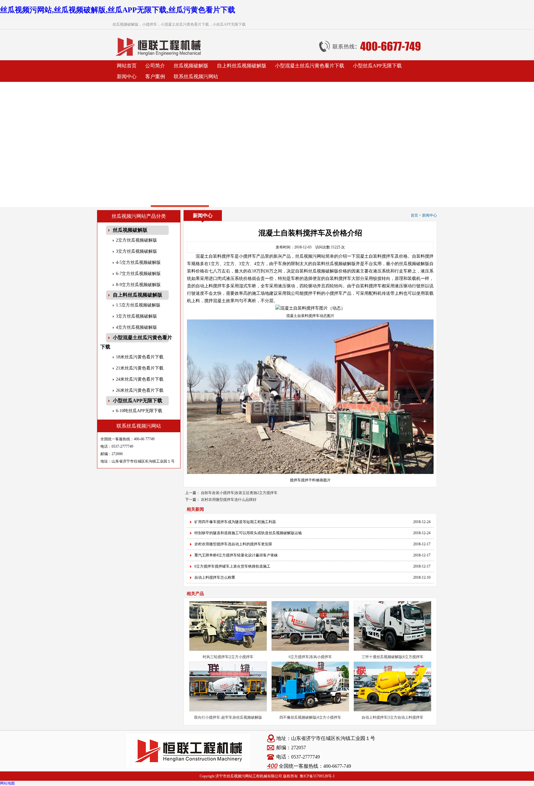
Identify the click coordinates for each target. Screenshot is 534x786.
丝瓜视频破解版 (191, 65)
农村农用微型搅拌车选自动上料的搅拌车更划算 (233, 544)
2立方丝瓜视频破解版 (136, 240)
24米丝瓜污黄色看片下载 (139, 379)
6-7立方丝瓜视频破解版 (138, 273)
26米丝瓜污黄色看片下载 (139, 390)
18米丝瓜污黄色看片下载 (139, 357)
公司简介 (155, 65)
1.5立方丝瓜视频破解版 (138, 305)
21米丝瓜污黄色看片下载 (139, 368)
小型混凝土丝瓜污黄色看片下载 (309, 65)
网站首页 (127, 65)
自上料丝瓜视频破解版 (241, 65)
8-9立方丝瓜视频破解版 (138, 284)
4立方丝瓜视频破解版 (136, 327)
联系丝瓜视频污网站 (196, 76)
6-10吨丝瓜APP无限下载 (139, 410)
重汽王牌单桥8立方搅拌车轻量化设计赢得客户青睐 (236, 555)
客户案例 (155, 76)
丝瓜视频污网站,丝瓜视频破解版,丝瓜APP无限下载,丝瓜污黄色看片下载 (117, 10)
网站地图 (7, 783)
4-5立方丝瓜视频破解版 (138, 262)
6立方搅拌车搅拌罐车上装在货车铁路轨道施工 (232, 566)
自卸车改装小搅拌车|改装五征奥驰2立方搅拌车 (239, 493)
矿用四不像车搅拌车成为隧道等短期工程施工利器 (235, 522)
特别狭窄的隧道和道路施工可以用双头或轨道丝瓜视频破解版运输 (248, 533)
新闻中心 (127, 76)
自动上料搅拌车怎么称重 (214, 577)
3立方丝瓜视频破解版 (136, 251)
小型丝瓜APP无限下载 (377, 65)
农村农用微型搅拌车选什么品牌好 (228, 499)
